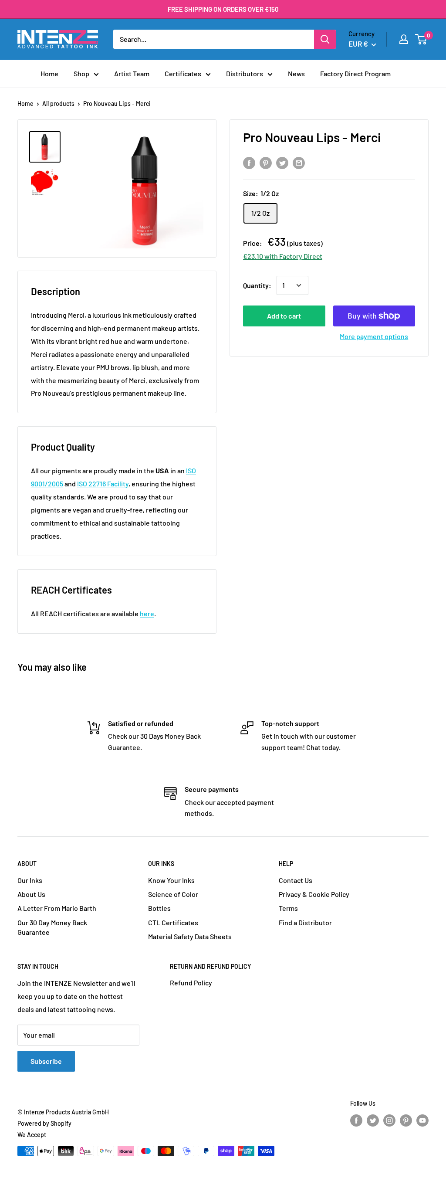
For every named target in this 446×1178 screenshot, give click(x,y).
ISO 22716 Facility (102, 483)
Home (49, 73)
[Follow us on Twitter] (373, 1120)
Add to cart (284, 316)
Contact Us (295, 880)
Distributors (244, 73)
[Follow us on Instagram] (389, 1120)
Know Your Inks (171, 880)
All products (58, 103)
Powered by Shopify (44, 1123)
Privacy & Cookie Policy (314, 894)
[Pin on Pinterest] (266, 162)
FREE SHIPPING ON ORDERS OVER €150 (223, 9)
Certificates (183, 73)
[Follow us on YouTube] (422, 1120)
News (296, 73)
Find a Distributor (305, 922)
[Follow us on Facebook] (356, 1120)
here (147, 613)
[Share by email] (299, 162)
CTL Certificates (173, 922)
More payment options (374, 336)
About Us (31, 894)
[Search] (325, 39)
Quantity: (257, 285)
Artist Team (131, 73)
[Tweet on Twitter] (282, 162)
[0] (421, 39)
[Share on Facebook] (249, 162)
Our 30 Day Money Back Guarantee (52, 927)
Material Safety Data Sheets (190, 936)
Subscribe (46, 1061)
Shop (81, 73)
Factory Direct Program (355, 73)
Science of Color (173, 894)
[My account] (403, 39)
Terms (288, 908)
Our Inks (29, 880)
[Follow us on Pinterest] (406, 1120)
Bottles (159, 908)
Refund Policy (191, 982)
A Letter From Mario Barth (56, 908)
